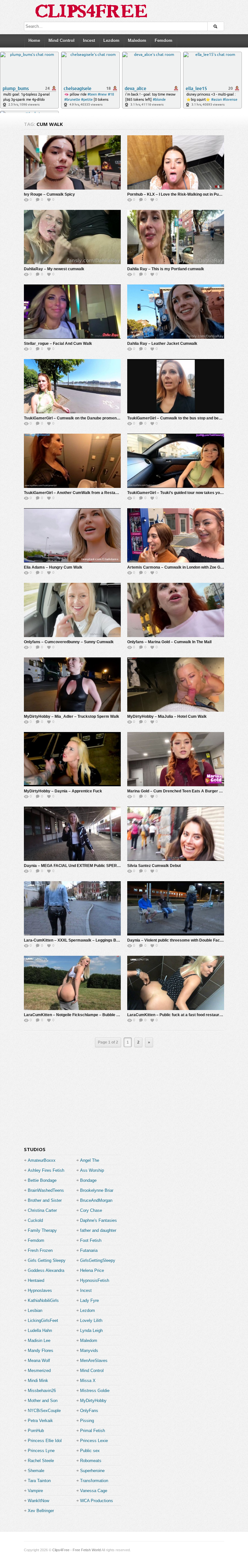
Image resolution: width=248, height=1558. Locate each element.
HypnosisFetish (94, 1280)
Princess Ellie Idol (45, 1440)
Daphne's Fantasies (98, 1220)
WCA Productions (96, 1500)
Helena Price (92, 1270)
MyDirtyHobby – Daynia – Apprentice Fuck (63, 791)
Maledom (137, 40)
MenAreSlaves (94, 1360)
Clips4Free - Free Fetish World (76, 1550)
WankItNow (38, 1500)
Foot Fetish (90, 1240)
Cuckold (35, 1220)
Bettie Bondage (42, 1180)
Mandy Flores (40, 1350)
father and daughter (98, 1230)
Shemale (36, 1470)
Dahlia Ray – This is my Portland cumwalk (165, 269)
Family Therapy (42, 1230)
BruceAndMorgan (96, 1200)
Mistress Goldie (94, 1390)
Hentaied (36, 1280)
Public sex (90, 1450)
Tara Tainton (39, 1480)
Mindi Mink (38, 1380)
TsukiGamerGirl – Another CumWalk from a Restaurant (74, 492)
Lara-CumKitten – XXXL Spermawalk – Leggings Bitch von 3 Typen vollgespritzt (97, 940)
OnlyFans (89, 1410)
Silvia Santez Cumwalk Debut (154, 865)
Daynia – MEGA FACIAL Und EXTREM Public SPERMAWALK (79, 865)
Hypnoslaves (40, 1290)
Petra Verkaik (40, 1420)
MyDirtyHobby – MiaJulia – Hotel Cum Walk (167, 716)
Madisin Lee (39, 1340)
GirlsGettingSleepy (97, 1260)
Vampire (35, 1490)
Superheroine (92, 1470)
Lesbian (35, 1310)
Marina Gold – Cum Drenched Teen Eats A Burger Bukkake (181, 791)
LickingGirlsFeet (43, 1320)
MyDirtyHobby (93, 1400)
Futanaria (89, 1250)
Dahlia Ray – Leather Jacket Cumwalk (162, 343)
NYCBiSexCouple (44, 1410)
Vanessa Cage (93, 1490)
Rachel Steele (41, 1460)
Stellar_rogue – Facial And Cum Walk (58, 343)
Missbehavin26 (42, 1390)
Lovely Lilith (91, 1320)
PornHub (36, 1430)
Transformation (94, 1480)
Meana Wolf (39, 1360)
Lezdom (111, 40)
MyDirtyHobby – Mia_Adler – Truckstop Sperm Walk (71, 716)
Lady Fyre (89, 1300)
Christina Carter (42, 1210)
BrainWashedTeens (46, 1190)
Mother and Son (42, 1400)
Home (34, 40)
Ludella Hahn (40, 1330)
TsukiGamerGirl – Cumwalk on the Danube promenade (73, 418)
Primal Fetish (92, 1430)
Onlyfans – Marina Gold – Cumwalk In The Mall (169, 642)
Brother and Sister (45, 1200)
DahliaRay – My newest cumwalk (54, 269)
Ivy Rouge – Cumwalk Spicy (49, 194)
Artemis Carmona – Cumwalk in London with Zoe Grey (176, 567)
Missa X (88, 1380)
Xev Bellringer (41, 1510)
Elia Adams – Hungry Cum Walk (53, 567)
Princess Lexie (94, 1440)
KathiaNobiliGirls (43, 1300)
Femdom (163, 40)
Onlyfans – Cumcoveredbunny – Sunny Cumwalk (69, 642)
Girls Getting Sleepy (47, 1260)
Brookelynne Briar (96, 1190)
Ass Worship (92, 1170)
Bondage (88, 1180)
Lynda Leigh (91, 1330)
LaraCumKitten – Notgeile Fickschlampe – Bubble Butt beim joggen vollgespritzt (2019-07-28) (109, 1015)
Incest (89, 40)
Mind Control (61, 40)
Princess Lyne (41, 1450)
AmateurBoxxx (42, 1160)
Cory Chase (91, 1210)
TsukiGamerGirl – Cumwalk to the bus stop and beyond (177, 418)
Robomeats (90, 1460)
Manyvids (89, 1350)
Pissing (87, 1420)
